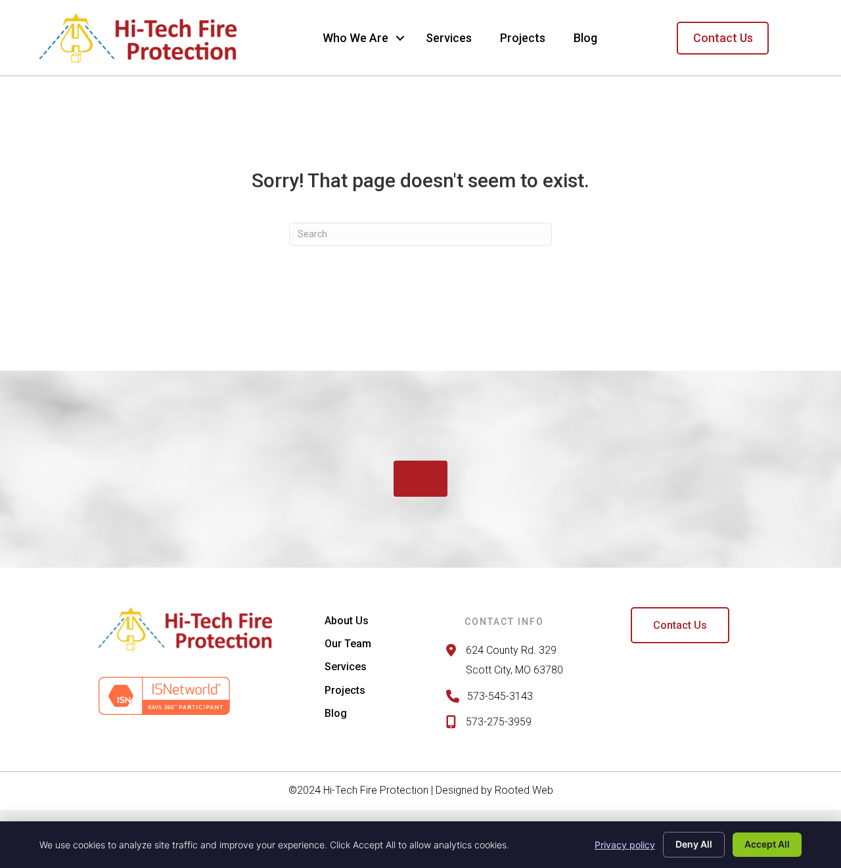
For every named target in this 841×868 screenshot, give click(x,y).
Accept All (767, 844)
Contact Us (723, 38)
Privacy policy (625, 844)
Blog (585, 38)
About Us (347, 620)
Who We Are (355, 38)
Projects (522, 38)
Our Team (348, 643)
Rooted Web (524, 790)
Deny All (693, 844)
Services (449, 38)
